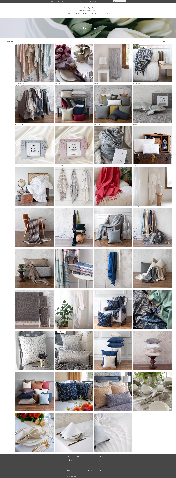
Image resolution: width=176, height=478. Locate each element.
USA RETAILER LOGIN (54, 1)
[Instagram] (67, 473)
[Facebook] (68, 473)
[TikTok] (73, 473)
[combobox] (167, 41)
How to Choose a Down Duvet (80, 460)
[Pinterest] (70, 473)
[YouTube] (72, 473)
